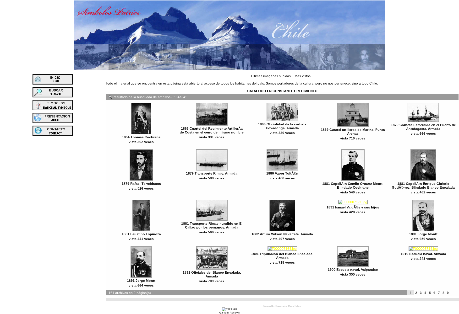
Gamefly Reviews (229, 312)
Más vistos (303, 76)
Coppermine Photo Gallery (288, 306)
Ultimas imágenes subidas (271, 76)
